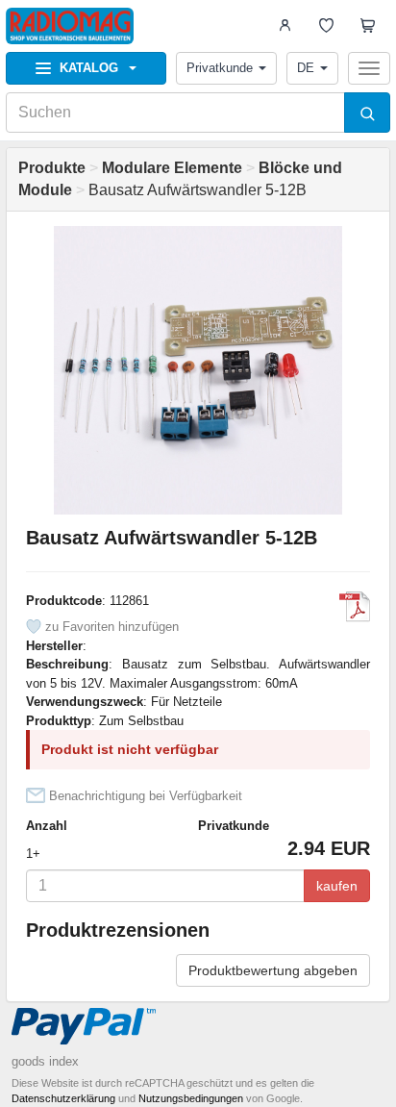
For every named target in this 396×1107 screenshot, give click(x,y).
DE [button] (305, 68)
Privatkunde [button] (219, 68)
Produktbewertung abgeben (273, 970)
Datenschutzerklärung (63, 1098)
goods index (45, 1061)
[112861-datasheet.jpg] (354, 606)
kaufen (337, 885)
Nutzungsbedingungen (190, 1098)
